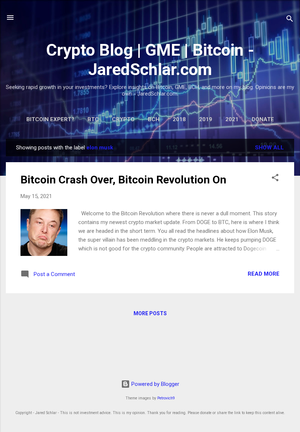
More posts (150, 313)
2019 (205, 119)
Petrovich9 (166, 398)
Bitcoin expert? (50, 119)
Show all (269, 147)
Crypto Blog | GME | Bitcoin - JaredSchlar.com (150, 59)
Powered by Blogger (154, 384)
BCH (154, 119)
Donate (263, 119)
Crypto (123, 119)
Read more (264, 274)
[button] (275, 179)
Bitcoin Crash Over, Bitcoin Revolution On (123, 179)
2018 (179, 119)
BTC (93, 119)
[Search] (289, 20)
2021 (232, 119)
